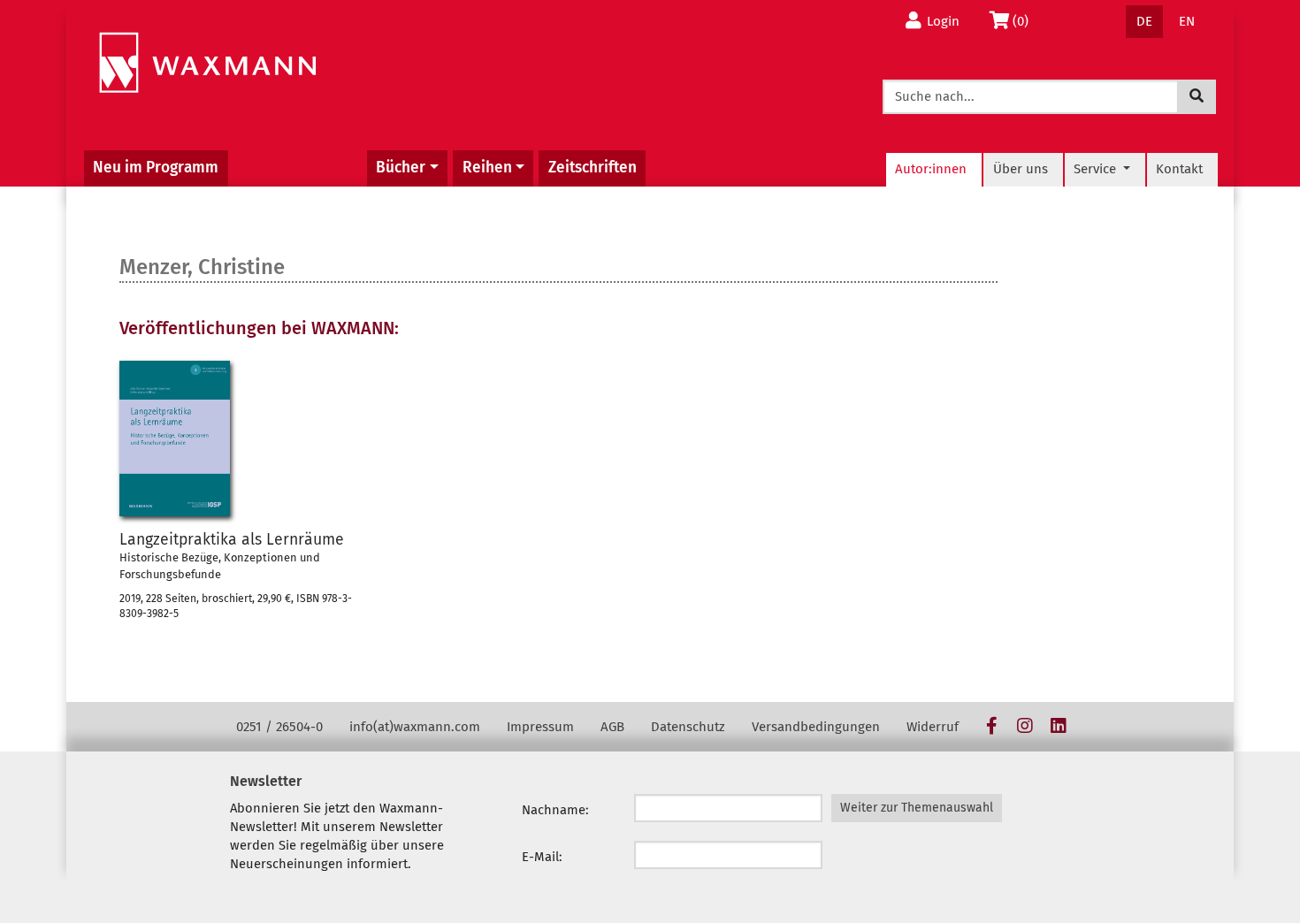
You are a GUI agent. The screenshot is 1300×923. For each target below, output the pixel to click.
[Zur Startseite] (207, 63)
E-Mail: (542, 857)
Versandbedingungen (816, 727)
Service (1097, 169)
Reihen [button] (487, 167)
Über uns (1020, 169)
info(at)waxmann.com (414, 727)
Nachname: (555, 810)
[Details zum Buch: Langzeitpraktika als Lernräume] (174, 438)
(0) (1025, 20)
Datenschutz (688, 727)
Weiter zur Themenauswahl (916, 807)
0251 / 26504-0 (279, 727)
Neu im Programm (155, 167)
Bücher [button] (400, 167)
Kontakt (1179, 169)
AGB (612, 727)
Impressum (540, 727)
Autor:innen (931, 169)
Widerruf (932, 727)
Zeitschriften (592, 167)
